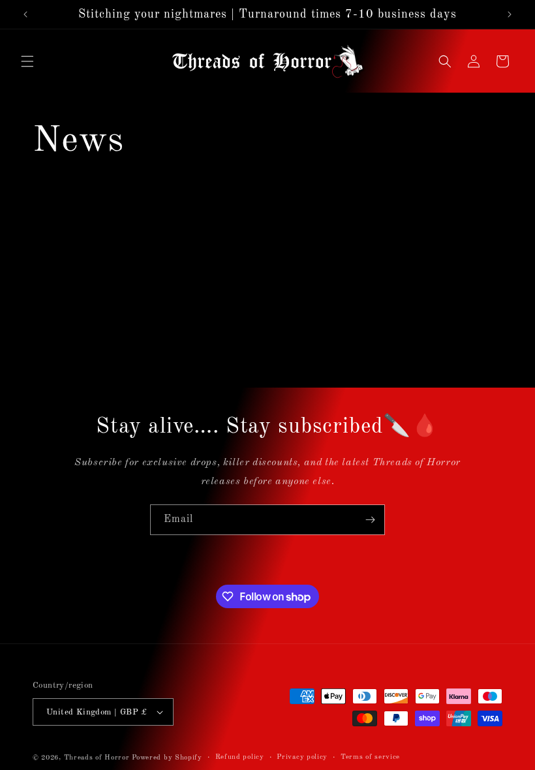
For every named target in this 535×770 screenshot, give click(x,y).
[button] (27, 61)
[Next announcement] (509, 14)
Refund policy (239, 757)
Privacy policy (302, 757)
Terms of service (370, 757)
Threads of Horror (97, 758)
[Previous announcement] (25, 14)
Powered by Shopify (167, 758)
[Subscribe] (370, 519)
